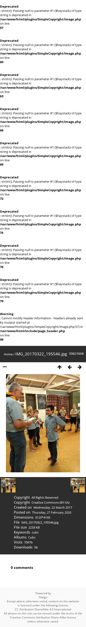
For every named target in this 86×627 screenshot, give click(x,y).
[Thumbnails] (59, 367)
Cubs (31, 537)
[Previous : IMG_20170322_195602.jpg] (69, 367)
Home (8, 354)
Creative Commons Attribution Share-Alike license (43, 617)
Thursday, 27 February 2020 (51, 512)
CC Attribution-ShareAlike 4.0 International (43, 609)
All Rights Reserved (45, 497)
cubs (35, 532)
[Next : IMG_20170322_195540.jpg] (80, 367)
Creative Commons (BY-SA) (51, 502)
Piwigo (43, 597)
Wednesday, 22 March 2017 (52, 507)
